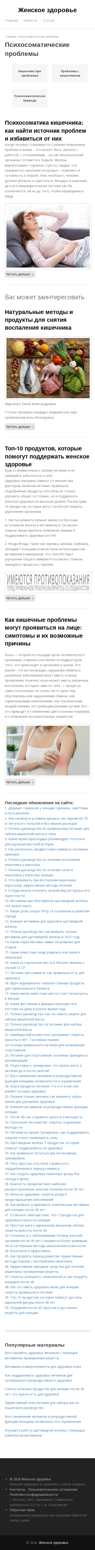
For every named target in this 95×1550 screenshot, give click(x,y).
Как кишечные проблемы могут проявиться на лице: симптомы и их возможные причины (44, 631)
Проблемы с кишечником (70, 73)
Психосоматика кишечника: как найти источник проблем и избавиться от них (45, 130)
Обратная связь (22, 1510)
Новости (30, 20)
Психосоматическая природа (29, 98)
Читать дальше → (20, 274)
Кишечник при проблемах (29, 73)
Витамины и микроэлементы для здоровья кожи (43, 1366)
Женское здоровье (47, 9)
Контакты (17, 1489)
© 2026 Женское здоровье (30, 1479)
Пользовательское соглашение (52, 1489)
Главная (11, 20)
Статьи (48, 20)
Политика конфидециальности (34, 1494)
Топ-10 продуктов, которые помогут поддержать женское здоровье (47, 456)
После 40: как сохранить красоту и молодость (46, 1117)
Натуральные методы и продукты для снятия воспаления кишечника (39, 320)
